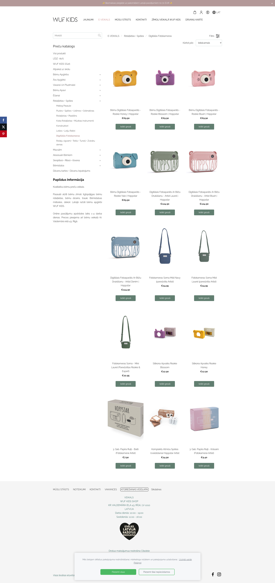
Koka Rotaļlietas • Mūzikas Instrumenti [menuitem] (75, 121)
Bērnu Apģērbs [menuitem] (61, 74)
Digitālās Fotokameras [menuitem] (68, 136)
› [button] (100, 74)
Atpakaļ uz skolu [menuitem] (61, 69)
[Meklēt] (99, 36)
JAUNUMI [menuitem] (88, 19)
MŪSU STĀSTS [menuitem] (123, 19)
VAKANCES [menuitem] (111, 489)
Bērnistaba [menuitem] (58, 165)
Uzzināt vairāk (185, 559)
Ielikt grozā (125, 126)
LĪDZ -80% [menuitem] (58, 58)
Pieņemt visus (118, 572)
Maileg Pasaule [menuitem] (63, 105)
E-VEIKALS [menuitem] (104, 19)
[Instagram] (219, 574)
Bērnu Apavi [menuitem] (59, 90)
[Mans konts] (201, 12)
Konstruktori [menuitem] (62, 126)
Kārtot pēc (188, 43)
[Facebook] (213, 574)
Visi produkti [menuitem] (59, 53)
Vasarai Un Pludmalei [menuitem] (64, 85)
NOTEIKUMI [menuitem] (79, 489)
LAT (218, 12)
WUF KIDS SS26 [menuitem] (61, 64)
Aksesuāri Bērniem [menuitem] (62, 155)
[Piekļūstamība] (207, 12)
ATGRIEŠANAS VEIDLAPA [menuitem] (134, 489)
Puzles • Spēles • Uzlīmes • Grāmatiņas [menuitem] (75, 111)
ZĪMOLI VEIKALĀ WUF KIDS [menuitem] (166, 19)
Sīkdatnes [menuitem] (156, 489)
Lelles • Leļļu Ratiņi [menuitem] (65, 131)
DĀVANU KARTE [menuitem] (194, 19)
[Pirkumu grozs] (195, 12)
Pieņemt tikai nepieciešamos (156, 572)
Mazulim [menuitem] (57, 149)
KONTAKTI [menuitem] (141, 19)
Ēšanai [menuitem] (56, 95)
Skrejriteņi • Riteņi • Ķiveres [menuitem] (66, 160)
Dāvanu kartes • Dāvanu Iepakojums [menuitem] (71, 170)
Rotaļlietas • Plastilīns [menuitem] (66, 116)
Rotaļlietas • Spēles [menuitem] (63, 100)
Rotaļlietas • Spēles (134, 36)
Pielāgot (137, 563)
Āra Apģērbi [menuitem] (59, 79)
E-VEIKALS (113, 36)
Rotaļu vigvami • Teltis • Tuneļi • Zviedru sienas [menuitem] (75, 143)
